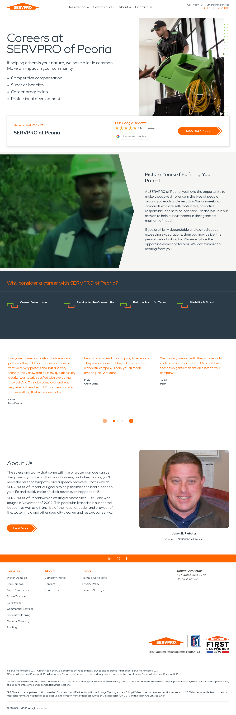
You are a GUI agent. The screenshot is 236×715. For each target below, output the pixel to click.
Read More (20, 528)
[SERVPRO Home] (23, 6)
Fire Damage (15, 584)
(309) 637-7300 (216, 8)
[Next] (131, 421)
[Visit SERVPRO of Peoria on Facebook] (127, 558)
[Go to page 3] (122, 421)
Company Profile (55, 577)
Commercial (102, 7)
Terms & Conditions (94, 577)
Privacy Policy (90, 584)
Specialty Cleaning (19, 615)
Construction (15, 602)
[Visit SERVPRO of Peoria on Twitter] (118, 558)
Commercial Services (20, 608)
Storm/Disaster (16, 596)
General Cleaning (18, 621)
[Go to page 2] (118, 421)
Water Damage (17, 577)
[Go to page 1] (114, 421)
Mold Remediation (18, 590)
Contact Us (144, 7)
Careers (50, 584)
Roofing (12, 627)
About (123, 7)
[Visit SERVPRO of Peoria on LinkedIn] (109, 558)
